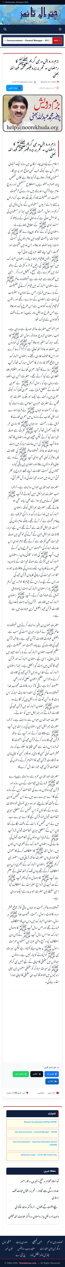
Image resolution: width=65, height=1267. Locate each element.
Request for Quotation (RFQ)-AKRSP (40, 1122)
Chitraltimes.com (27, 1263)
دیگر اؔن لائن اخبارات (50, 1248)
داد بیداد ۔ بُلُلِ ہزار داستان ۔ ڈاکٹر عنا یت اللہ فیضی (33, 1216)
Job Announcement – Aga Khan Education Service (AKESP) (35, 1143)
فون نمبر (8, 1248)
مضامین (40, 1093)
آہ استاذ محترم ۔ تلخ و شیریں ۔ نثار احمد (39, 1180)
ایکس (35, 1074)
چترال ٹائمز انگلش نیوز (39, 1254)
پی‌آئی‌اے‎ (20, 1254)
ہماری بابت (21, 1241)
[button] (60, 29)
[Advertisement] (32, 1026)
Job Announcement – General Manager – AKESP (36, 1132)
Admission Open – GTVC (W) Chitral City (39, 1155)
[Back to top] (6, 1264)
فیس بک (50, 1074)
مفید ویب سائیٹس (26, 1248)
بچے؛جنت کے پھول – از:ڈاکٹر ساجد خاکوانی (37, 1206)
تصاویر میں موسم (55, 1241)
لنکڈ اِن (50, 1081)
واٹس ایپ (19, 1074)
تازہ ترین (51, 1093)
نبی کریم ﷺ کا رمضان (15, 1093)
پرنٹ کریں (12, 88)
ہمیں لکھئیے (37, 1241)
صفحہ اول (6, 1241)
